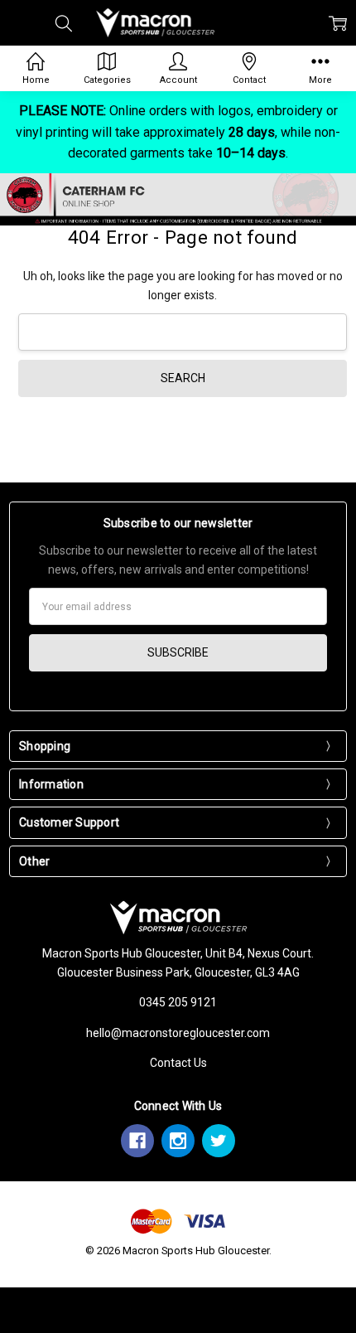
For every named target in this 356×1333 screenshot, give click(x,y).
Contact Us (178, 1062)
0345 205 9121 (178, 1002)
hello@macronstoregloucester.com (178, 1033)
